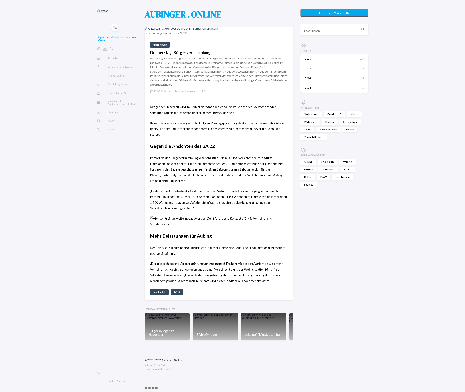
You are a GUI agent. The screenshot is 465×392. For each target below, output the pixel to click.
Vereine (347, 161)
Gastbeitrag (350, 121)
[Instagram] (99, 50)
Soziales (308, 184)
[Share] (149, 388)
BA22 (323, 176)
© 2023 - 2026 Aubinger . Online (163, 360)
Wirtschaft (310, 121)
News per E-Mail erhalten (334, 13)
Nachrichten (311, 114)
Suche (307, 27)
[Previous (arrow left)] (146, 391)
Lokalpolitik (327, 161)
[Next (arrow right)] (149, 391)
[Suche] (362, 29)
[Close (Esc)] (146, 388)
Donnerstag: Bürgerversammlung (180, 52)
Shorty (350, 129)
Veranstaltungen (313, 137)
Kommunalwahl (328, 129)
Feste (307, 129)
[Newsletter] (105, 50)
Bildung (330, 121)
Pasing (347, 169)
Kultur (354, 114)
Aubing (308, 161)
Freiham (308, 169)
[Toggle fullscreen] (152, 388)
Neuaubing (328, 169)
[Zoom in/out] (156, 388)
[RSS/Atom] (111, 50)
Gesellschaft (334, 114)
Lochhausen (343, 176)
